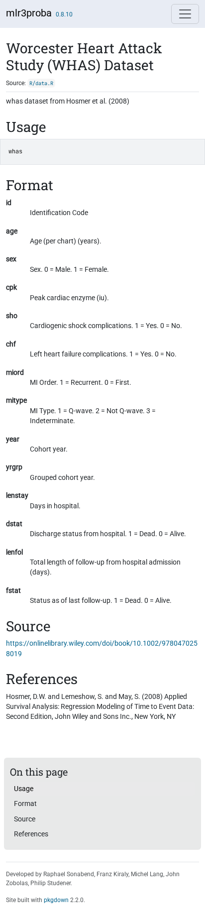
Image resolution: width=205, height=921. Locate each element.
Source (24, 819)
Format (25, 803)
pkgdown (56, 900)
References (31, 834)
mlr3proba (29, 13)
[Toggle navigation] (185, 14)
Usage (23, 789)
